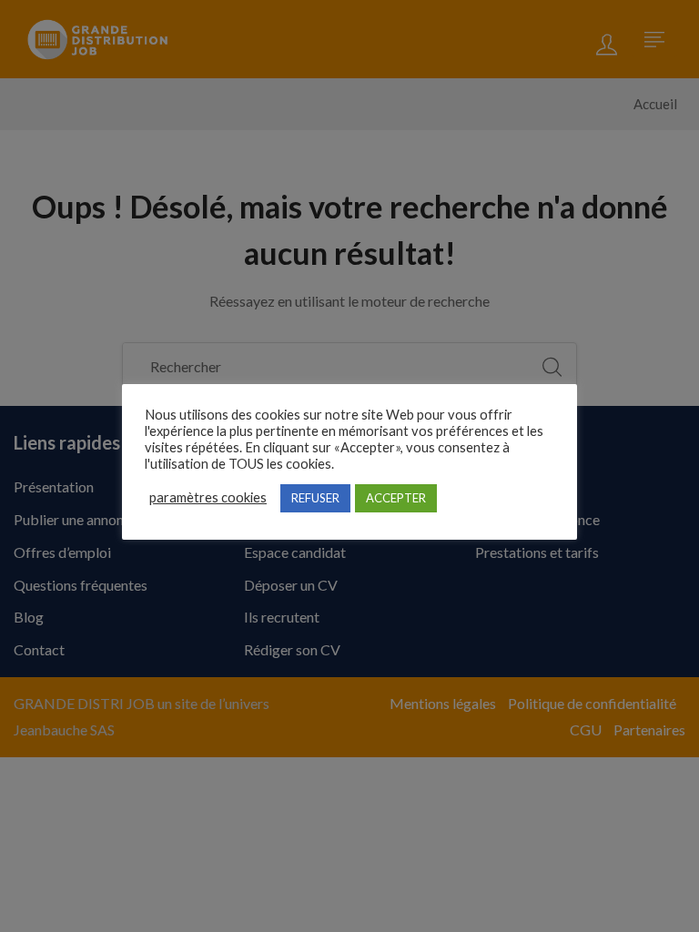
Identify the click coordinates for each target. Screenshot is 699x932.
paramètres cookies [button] (208, 497)
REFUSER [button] (315, 498)
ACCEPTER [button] (396, 498)
